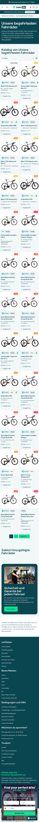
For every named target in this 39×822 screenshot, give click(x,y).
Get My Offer (19, 813)
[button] (34, 7)
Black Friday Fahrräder (8, 695)
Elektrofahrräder (6, 663)
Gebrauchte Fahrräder (8, 16)
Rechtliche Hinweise (8, 716)
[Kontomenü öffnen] (30, 7)
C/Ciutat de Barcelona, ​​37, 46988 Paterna (14, 735)
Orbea (3, 675)
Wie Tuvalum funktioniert (9, 751)
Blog (3, 760)
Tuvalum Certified (7, 757)
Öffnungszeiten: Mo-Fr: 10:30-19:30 (12, 732)
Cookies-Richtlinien (7, 723)
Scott (3, 685)
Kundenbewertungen (8, 754)
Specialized (5, 678)
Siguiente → (24, 536)
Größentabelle (6, 646)
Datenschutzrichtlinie (8, 720)
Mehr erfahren (10, 609)
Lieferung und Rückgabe (9, 707)
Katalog (4, 666)
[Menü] (2, 7)
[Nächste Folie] (35, 557)
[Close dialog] (35, 786)
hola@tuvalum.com (7, 738)
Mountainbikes (6, 656)
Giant (3, 681)
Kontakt (4, 747)
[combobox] (7, 808)
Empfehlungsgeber (7, 650)
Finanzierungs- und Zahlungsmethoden (13, 710)
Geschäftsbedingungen (9, 713)
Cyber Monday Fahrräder (9, 698)
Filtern (6, 58)
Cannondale (5, 688)
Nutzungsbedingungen (8, 764)
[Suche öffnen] (7, 7)
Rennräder (5, 653)
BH (2, 691)
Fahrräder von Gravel (8, 660)
